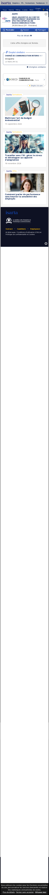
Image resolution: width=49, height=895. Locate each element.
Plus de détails (23, 35)
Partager (41, 30)
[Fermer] (46, 14)
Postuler (9, 30)
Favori (26, 30)
